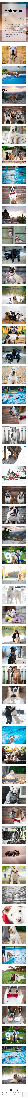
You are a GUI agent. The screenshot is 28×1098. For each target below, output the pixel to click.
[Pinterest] (15, 1090)
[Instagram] (17, 1090)
